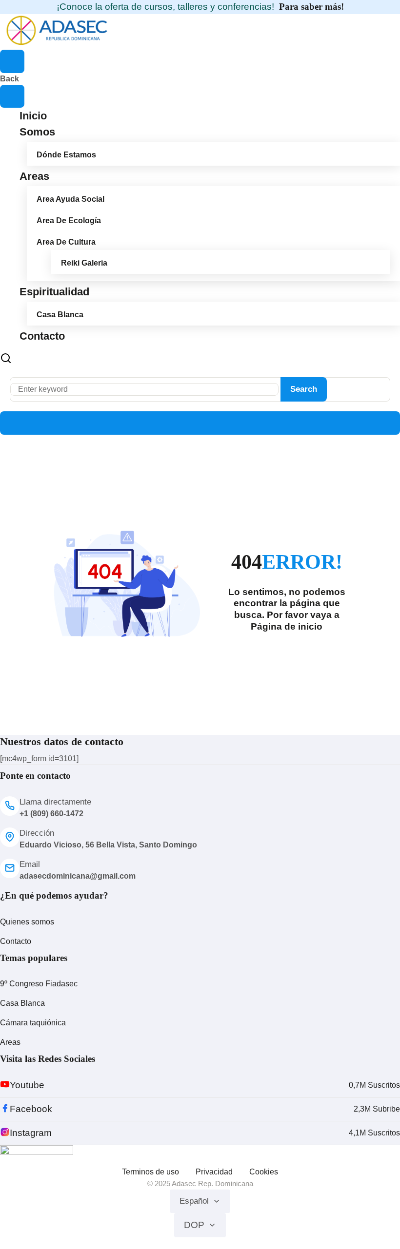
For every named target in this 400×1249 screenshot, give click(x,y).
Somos (37, 132)
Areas (34, 176)
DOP (194, 1225)
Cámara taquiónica (33, 1022)
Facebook (31, 1109)
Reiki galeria (84, 263)
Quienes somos (27, 922)
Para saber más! (311, 6)
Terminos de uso (150, 1172)
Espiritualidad (54, 292)
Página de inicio (286, 626)
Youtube (27, 1085)
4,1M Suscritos (374, 1133)
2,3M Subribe (377, 1109)
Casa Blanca (60, 314)
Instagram (31, 1133)
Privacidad (214, 1172)
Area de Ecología (69, 220)
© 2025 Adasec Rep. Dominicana (200, 1183)
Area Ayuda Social (70, 199)
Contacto (42, 336)
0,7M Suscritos (374, 1085)
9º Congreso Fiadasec (39, 984)
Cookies (263, 1172)
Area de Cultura (66, 242)
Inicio (33, 116)
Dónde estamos (66, 155)
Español (194, 1201)
